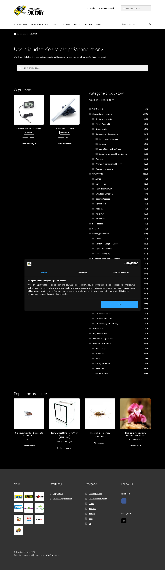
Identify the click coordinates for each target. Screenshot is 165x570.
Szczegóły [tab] (82, 272)
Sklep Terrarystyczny (40, 24)
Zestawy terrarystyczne (102, 338)
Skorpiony (103, 373)
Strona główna (20, 24)
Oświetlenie (101, 203)
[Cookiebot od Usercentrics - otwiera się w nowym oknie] (126, 264)
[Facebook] (123, 501)
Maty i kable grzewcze (108, 139)
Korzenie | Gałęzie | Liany (106, 243)
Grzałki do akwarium (104, 193)
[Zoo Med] (18, 530)
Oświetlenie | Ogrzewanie (107, 134)
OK (119, 304)
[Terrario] (39, 508)
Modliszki (100, 353)
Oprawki (102, 144)
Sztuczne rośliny (103, 253)
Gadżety (95, 228)
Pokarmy (100, 213)
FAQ (90, 523)
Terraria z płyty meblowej (107, 323)
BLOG (98, 24)
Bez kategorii (98, 223)
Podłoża (99, 159)
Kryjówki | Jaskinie (104, 119)
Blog (91, 518)
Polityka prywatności (106, 8)
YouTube (88, 24)
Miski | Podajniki (103, 124)
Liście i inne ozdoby (104, 248)
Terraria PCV (97, 328)
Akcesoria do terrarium (102, 114)
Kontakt (66, 24)
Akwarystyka (97, 173)
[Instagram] (123, 520)
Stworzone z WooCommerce (47, 555)
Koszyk (77, 24)
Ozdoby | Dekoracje (100, 233)
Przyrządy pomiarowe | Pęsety (109, 164)
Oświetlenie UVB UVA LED (110, 149)
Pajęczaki (100, 368)
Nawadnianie (101, 129)
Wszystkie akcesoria (104, 169)
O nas (55, 24)
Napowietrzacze (103, 198)
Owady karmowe (103, 363)
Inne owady (100, 348)
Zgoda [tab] (44, 272)
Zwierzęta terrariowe (101, 343)
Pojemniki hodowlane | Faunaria (106, 258)
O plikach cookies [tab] (121, 272)
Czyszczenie (101, 184)
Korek (98, 238)
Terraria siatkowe (103, 313)
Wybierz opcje (29, 445)
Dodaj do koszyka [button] (29, 143)
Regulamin (91, 8)
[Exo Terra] (28, 496)
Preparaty (100, 218)
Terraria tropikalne (104, 318)
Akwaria (99, 178)
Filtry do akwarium (104, 188)
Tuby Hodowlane (99, 333)
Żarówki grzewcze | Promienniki (113, 154)
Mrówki (99, 358)
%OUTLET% (97, 109)
